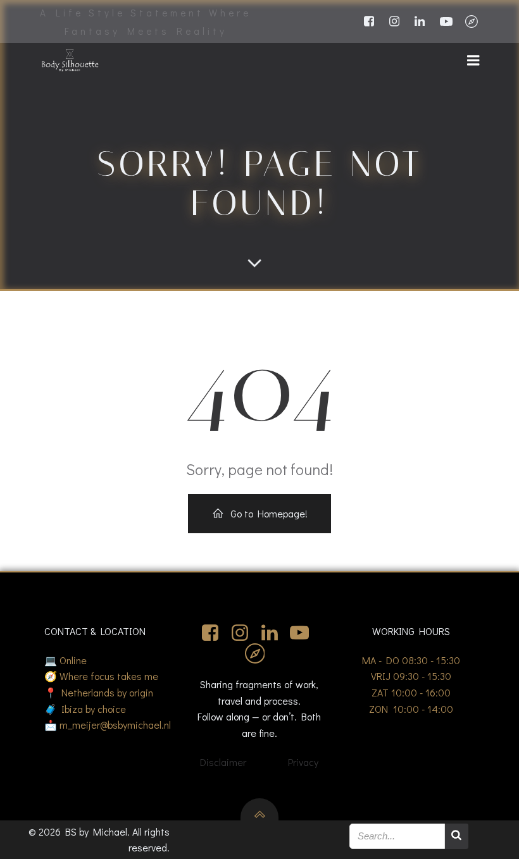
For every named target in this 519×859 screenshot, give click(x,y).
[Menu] (473, 60)
